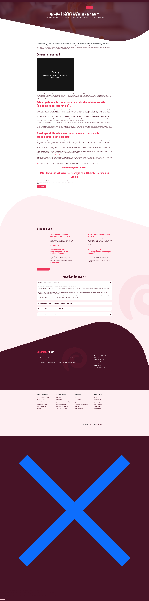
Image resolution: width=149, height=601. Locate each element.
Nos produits (79, 10)
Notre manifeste (97, 402)
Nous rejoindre (97, 408)
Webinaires (77, 406)
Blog (76, 402)
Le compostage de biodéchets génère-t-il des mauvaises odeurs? (56, 314)
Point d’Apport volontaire (61, 408)
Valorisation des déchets (59, 10)
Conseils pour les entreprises (81, 404)
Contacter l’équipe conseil (43, 161)
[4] (79, 122)
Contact (75, 12)
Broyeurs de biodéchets (61, 404)
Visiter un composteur (42, 365)
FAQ (76, 397)
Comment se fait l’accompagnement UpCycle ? (51, 308)
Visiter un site (97, 406)
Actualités (76, 0)
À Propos (56, 12)
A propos (96, 397)
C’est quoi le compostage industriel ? (48, 282)
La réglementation (41, 399)
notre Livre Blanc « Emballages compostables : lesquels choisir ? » (66, 154)
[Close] (74, 510)
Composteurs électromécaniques (63, 401)
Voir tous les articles (43, 269)
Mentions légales (98, 424)
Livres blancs (91, 0)
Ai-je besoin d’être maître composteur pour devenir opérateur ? (55, 303)
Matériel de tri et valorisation (62, 406)
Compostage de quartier (42, 404)
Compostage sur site (41, 406)
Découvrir (2, 599)
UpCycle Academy (98, 404)
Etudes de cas (109, 0)
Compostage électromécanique (43, 401)
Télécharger (41, 186)
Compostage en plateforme (42, 402)
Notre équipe (97, 401)
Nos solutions (59, 399)
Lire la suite (53, 245)
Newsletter (77, 411)
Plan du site (91, 424)
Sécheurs (39, 408)
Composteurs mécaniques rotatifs (63, 402)
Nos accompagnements (66, 12)
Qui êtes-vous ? (70, 10)
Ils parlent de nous (100, 0)
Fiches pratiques (83, 0)
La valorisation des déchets (43, 397)
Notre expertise (97, 399)
